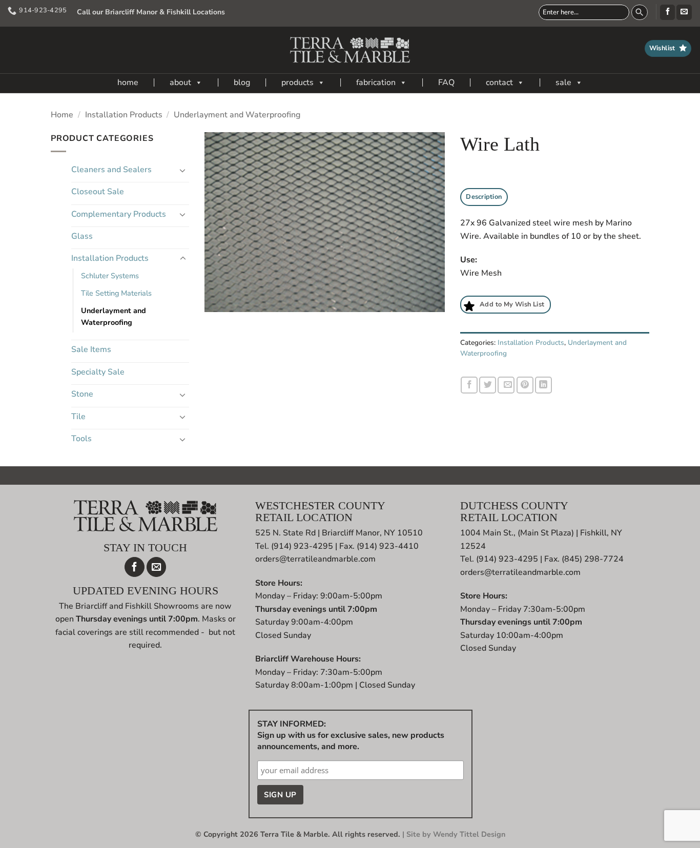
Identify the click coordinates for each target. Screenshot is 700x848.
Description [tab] (484, 196)
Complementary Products (118, 214)
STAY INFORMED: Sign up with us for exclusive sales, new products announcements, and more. (350, 735)
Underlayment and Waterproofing (237, 114)
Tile (78, 416)
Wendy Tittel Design (469, 834)
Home (62, 114)
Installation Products (123, 114)
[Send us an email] (683, 12)
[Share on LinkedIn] (543, 385)
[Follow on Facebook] (667, 12)
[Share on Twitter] (487, 385)
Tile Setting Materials (116, 293)
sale (563, 82)
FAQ (446, 82)
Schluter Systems (110, 276)
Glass (82, 236)
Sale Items (91, 349)
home (127, 82)
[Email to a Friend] (506, 385)
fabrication (376, 82)
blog (242, 82)
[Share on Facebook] (469, 385)
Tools (81, 438)
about (180, 82)
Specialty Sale (98, 372)
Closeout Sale (97, 191)
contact (499, 82)
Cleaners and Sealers (111, 169)
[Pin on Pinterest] (525, 385)
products (297, 82)
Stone (82, 394)
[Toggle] (183, 170)
